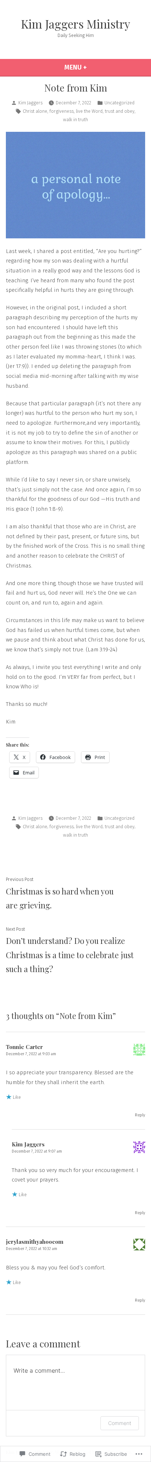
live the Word (89, 111)
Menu (93, 67)
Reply (140, 1115)
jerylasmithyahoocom (34, 1241)
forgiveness (61, 111)
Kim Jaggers (30, 102)
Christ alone (35, 111)
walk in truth (75, 119)
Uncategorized (119, 102)
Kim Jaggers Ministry (75, 23)
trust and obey (120, 111)
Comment (119, 1423)
